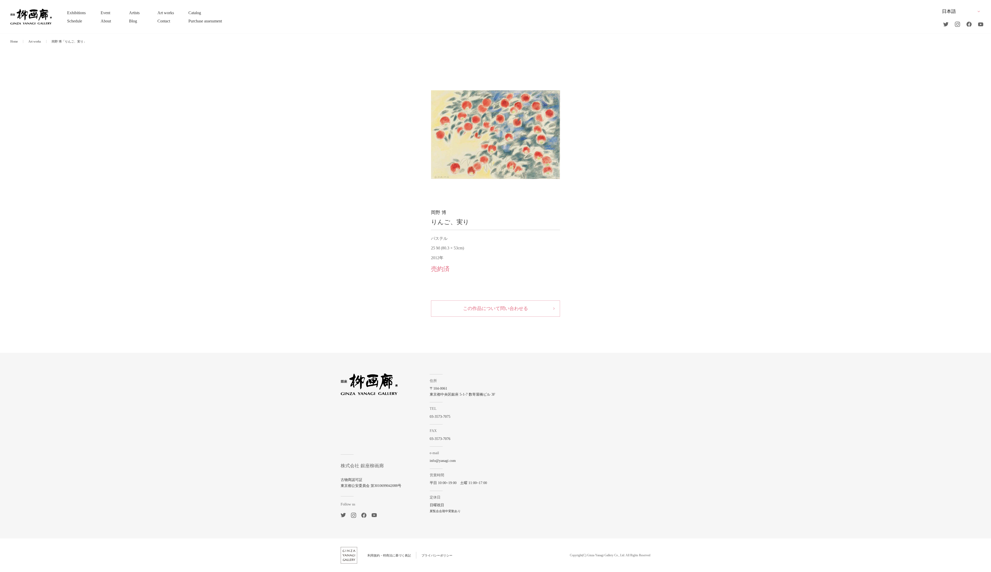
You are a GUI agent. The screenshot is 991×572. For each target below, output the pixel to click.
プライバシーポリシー (436, 555)
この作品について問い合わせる (495, 308)
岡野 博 (438, 212)
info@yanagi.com (443, 461)
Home (14, 41)
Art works (34, 41)
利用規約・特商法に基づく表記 (389, 555)
